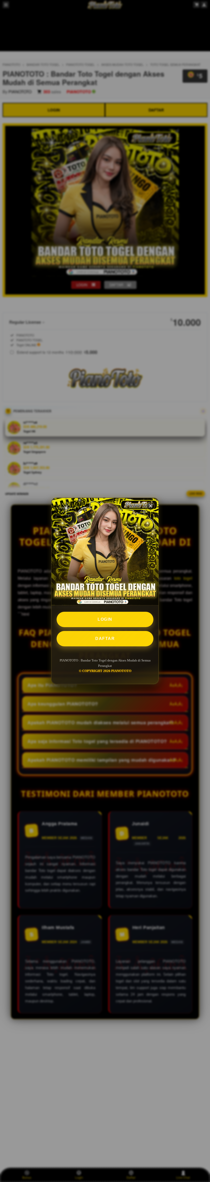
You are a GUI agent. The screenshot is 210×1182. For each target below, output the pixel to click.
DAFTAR (105, 638)
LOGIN (105, 619)
